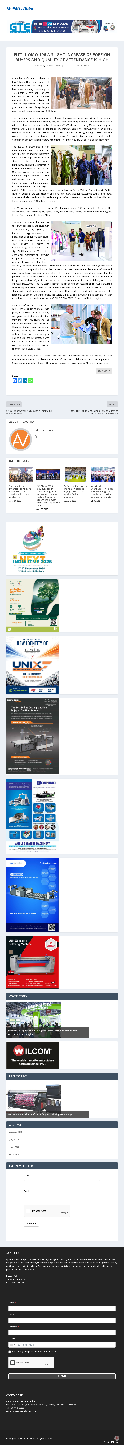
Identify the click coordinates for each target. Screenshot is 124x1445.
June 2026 (14, 1147)
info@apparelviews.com (24, 1411)
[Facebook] (15, 380)
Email (26, 1191)
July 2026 (14, 1139)
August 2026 (15, 1131)
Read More (104, 371)
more (32, 1269)
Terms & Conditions (15, 1279)
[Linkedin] (25, 380)
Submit (62, 1376)
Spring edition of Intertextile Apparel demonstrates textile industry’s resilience (20, 492)
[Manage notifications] (116, 1438)
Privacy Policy (13, 1276)
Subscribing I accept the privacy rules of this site (34, 1351)
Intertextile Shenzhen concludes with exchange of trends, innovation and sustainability (102, 492)
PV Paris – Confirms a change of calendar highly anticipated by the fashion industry (76, 492)
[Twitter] (20, 380)
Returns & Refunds (15, 1282)
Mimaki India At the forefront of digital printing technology (40, 1114)
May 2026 (14, 1154)
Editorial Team (53, 65)
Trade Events (82, 65)
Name (26, 1175)
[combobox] (12, 1344)
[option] (47, 1019)
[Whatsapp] (30, 380)
